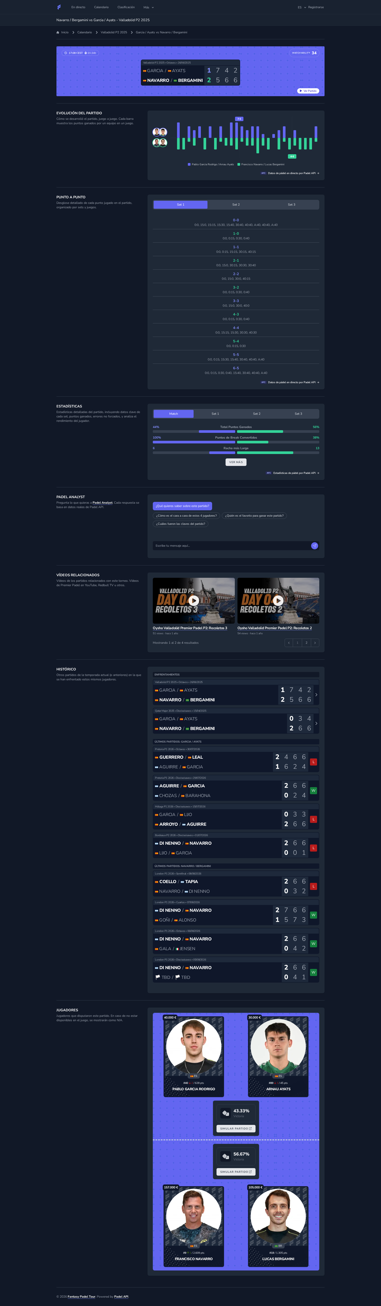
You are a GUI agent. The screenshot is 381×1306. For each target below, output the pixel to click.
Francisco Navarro (194, 1259)
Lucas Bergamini (278, 1259)
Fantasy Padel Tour (81, 1297)
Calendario (84, 32)
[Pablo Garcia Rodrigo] (193, 1046)
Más (146, 7)
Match (173, 414)
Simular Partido (234, 1128)
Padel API (121, 1297)
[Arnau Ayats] (278, 1046)
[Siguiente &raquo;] (315, 643)
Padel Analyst (102, 503)
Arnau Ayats (278, 1089)
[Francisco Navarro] (193, 1216)
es (300, 7)
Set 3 (291, 205)
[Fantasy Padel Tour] (59, 7)
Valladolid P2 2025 (114, 32)
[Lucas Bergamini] (278, 1216)
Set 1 (180, 205)
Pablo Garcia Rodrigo (193, 1089)
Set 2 (236, 205)
